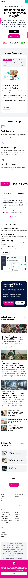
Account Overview (19, 494)
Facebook (3, 532)
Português (5, 551)
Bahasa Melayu (6, 549)
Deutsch (11, 543)
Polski (22, 549)
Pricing (2, 494)
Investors (17, 512)
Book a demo (4, 534)
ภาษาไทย (4, 553)
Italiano (21, 545)
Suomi (4, 545)
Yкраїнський (20, 553)
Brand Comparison (19, 505)
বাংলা (7, 543)
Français (8, 545)
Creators (16, 516)
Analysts (17, 518)
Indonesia (17, 545)
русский (10, 551)
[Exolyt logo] (4, 2)
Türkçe (14, 553)
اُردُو (3, 555)
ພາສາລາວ (18, 547)
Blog (2, 498)
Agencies (17, 523)
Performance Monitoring (6, 520)
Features (3, 496)
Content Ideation (5, 512)
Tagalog (9, 553)
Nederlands (12, 549)
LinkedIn (3, 530)
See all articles (24, 318)
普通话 (12, 555)
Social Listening (18, 498)
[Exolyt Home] (14, 478)
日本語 (4, 547)
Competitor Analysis (5, 514)
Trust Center (4, 501)
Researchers (17, 514)
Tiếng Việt (8, 555)
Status (2, 536)
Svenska (15, 551)
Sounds (16, 501)
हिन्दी (12, 545)
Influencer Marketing (5, 523)
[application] (14, 569)
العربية (4, 543)
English (16, 543)
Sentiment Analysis (19, 503)
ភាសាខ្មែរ (8, 547)
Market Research (5, 516)
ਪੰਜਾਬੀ (18, 549)
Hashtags (17, 496)
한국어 (12, 547)
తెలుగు (19, 551)
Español (21, 543)
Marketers (17, 520)
